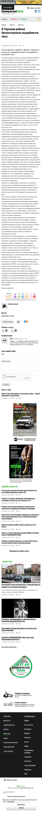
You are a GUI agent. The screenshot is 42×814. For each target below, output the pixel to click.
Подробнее (10, 801)
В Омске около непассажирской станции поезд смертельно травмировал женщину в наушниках (18, 507)
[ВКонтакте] (25, 321)
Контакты (27, 761)
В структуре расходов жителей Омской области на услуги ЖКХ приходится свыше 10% (19, 491)
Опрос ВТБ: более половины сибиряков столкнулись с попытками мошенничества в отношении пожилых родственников (20, 517)
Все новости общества (9, 647)
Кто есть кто (28, 725)
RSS (25, 774)
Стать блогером (30, 765)
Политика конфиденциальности (16, 796)
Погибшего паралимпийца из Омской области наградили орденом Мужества (19, 620)
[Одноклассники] (27, 321)
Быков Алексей (13, 304)
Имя (3, 354)
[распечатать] (18, 323)
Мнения (27, 733)
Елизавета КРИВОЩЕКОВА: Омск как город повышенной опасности (18, 638)
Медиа (26, 720)
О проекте (27, 757)
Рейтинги (27, 737)
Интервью (27, 729)
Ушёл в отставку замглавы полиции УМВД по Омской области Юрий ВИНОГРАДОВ (20, 534)
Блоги (26, 742)
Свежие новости (10, 487)
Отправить (6, 384)
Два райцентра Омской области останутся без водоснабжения (19, 629)
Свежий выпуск (29, 716)
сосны (11, 316)
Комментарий (6, 361)
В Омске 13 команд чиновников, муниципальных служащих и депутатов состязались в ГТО (18, 499)
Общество (7, 562)
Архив (26, 746)
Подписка (27, 769)
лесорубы (5, 316)
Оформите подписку (22, 693)
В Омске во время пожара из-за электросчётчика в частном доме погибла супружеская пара (19, 542)
